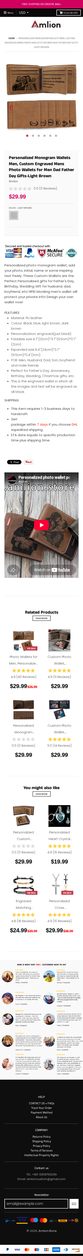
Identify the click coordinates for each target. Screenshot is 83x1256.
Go (74, 1203)
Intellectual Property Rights (41, 1155)
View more (42, 618)
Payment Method (41, 1112)
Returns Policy (41, 1136)
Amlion (13, 181)
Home (11, 38)
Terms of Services (41, 1150)
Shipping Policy (41, 1141)
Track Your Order (41, 1108)
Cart (71, 12)
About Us (41, 1117)
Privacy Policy (41, 1146)
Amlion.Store (48, 1231)
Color (20, 208)
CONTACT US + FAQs (41, 1103)
